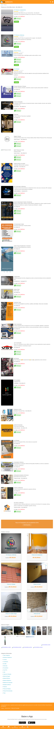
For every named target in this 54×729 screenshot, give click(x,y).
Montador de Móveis (7, 691)
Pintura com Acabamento (37, 554)
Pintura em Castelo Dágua (11, 613)
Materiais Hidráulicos (7, 687)
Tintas (4, 699)
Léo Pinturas (16, 69)
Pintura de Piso (37, 613)
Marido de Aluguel (6, 683)
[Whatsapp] (33, 19)
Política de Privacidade (15, 715)
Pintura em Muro (37, 584)
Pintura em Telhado (11, 584)
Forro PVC (5, 676)
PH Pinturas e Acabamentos (20, 10)
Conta (28, 727)
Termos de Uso (7, 715)
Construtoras (5, 668)
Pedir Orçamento (27, 524)
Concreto (5, 666)
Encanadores (5, 674)
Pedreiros (5, 693)
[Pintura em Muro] (37, 582)
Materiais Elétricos (6, 685)
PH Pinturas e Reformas (19, 35)
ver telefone (21, 16)
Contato (2, 715)
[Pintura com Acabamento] (37, 553)
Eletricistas (5, 672)
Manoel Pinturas (17, 50)
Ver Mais (16, 21)
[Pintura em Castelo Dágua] (11, 611)
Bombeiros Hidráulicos (7, 664)
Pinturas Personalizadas (7, 697)
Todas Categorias (6, 662)
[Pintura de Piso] (37, 611)
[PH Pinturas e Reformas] (11, 553)
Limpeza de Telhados (7, 681)
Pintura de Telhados (7, 695)
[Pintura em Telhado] (11, 582)
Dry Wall (4, 670)
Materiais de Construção (7, 689)
